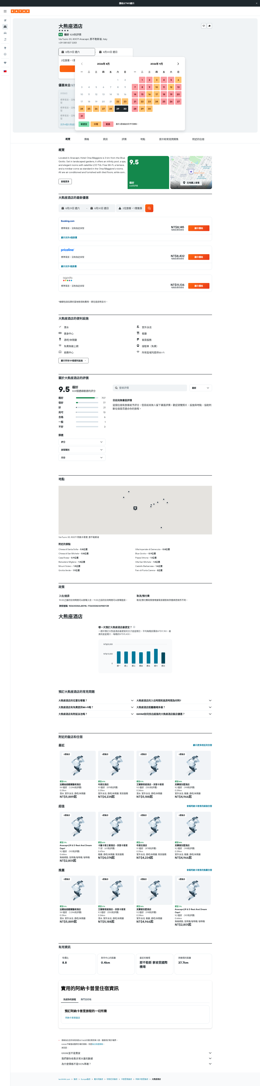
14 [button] (111, 94)
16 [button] (125, 94)
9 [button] (125, 87)
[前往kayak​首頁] (20, 11)
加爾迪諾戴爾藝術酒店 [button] (70, 784)
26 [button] (96, 108)
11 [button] (89, 94)
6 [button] (103, 87)
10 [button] (81, 94)
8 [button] (118, 87)
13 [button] (103, 94)
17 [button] (82, 101)
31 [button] (82, 115)
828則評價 (75, 34)
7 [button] (110, 87)
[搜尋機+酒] (5, 39)
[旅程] (5, 63)
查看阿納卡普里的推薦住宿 (199, 870)
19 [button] (96, 101)
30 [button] (125, 108)
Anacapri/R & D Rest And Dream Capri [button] (76, 847)
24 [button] (81, 108)
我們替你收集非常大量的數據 (77, 1058)
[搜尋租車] (5, 33)
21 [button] (111, 101)
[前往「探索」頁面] (5, 48)
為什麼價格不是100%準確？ (76, 1063)
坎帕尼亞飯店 (112, 1079)
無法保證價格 (97, 1044)
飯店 (75, 1079)
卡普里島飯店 (126, 1079)
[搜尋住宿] (5, 27)
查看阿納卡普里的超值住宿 (199, 806)
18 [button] (89, 101)
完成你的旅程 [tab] (69, 999)
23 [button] (125, 101)
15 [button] (118, 94)
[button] (256, 3)
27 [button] (103, 108)
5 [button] (96, 87)
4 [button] (89, 87)
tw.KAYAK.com (64, 1079)
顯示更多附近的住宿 (202, 745)
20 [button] (103, 101)
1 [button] (117, 79)
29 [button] (117, 108)
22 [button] (117, 101)
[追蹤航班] (5, 54)
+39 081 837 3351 (68, 42)
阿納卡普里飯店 (72, 1017)
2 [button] (125, 79)
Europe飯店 (85, 1079)
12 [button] (96, 94)
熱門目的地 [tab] (86, 999)
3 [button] (81, 87)
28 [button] (110, 108)
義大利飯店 (98, 1079)
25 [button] (89, 108)
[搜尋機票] (5, 20)
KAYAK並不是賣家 (71, 1053)
